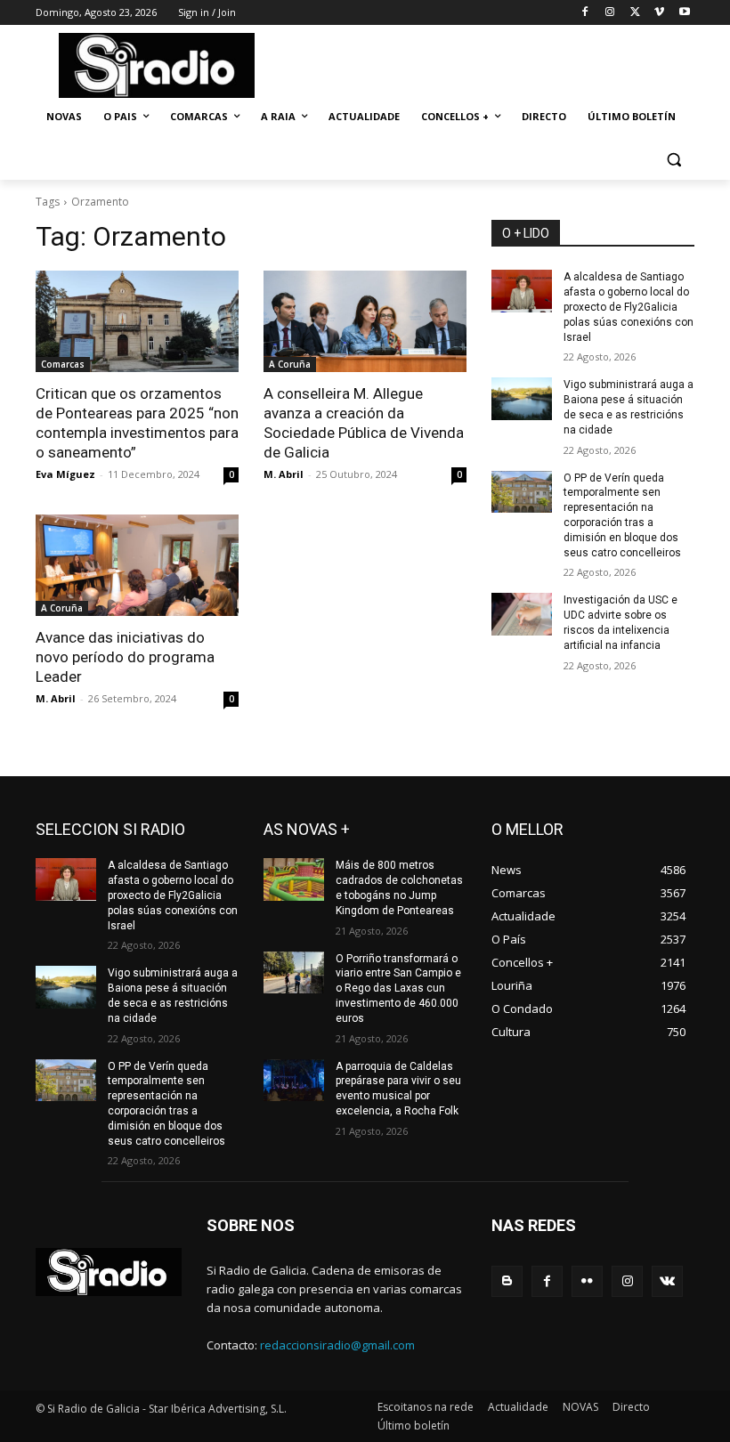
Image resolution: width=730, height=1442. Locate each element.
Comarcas (63, 364)
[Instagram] (610, 13)
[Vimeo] (659, 13)
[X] (635, 13)
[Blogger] (507, 1281)
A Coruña (290, 364)
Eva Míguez (65, 474)
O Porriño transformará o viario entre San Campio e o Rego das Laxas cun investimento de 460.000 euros (398, 988)
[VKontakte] (667, 1281)
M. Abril (284, 474)
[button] (673, 160)
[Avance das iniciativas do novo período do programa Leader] (137, 565)
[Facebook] (585, 13)
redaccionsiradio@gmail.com (337, 1345)
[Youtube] (684, 13)
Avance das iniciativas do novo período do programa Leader (125, 656)
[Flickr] (587, 1281)
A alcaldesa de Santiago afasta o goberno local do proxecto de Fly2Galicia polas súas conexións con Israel (629, 307)
